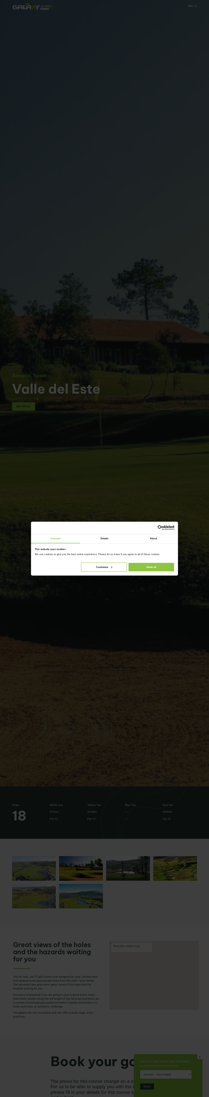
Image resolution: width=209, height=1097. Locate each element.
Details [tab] (105, 538)
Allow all (151, 567)
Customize (102, 567)
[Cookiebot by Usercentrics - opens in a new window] (160, 527)
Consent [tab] (55, 538)
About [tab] (153, 538)
